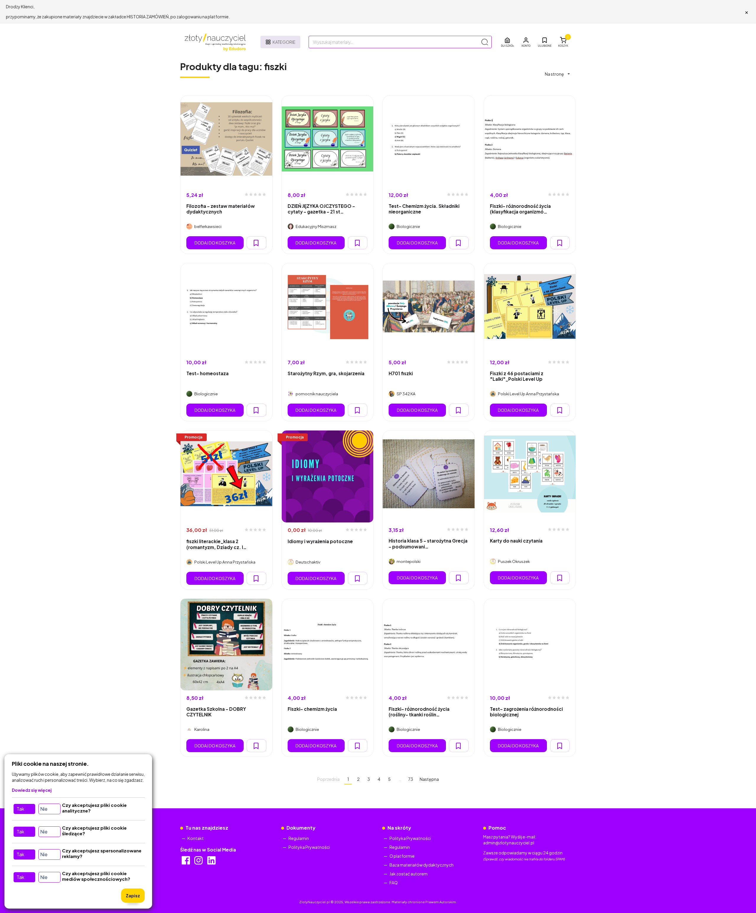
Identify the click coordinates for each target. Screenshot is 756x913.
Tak (20, 809)
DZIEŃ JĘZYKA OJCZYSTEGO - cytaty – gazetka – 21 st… (321, 208)
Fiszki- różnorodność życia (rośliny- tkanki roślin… (419, 711)
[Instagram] (199, 862)
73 (410, 779)
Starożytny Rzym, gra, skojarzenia (326, 373)
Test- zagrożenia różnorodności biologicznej (526, 711)
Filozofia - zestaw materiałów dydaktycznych (220, 208)
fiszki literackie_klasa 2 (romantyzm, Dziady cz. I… (216, 544)
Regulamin (299, 838)
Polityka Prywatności (309, 847)
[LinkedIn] (212, 862)
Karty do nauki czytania (516, 540)
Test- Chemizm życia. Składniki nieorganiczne (424, 208)
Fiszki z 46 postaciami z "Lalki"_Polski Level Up (516, 376)
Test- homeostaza (207, 373)
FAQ (394, 882)
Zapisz (133, 895)
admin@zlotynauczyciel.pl (508, 842)
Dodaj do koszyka (215, 242)
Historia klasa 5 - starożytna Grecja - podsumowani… (428, 543)
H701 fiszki (401, 373)
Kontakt (196, 838)
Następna (429, 779)
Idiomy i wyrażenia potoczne (320, 541)
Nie (44, 809)
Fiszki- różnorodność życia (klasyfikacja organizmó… (520, 208)
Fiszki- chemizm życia (312, 709)
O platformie (402, 856)
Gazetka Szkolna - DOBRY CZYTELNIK (216, 711)
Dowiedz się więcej (32, 790)
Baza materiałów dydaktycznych (422, 864)
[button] (526, 42)
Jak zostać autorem (409, 873)
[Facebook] (186, 862)
